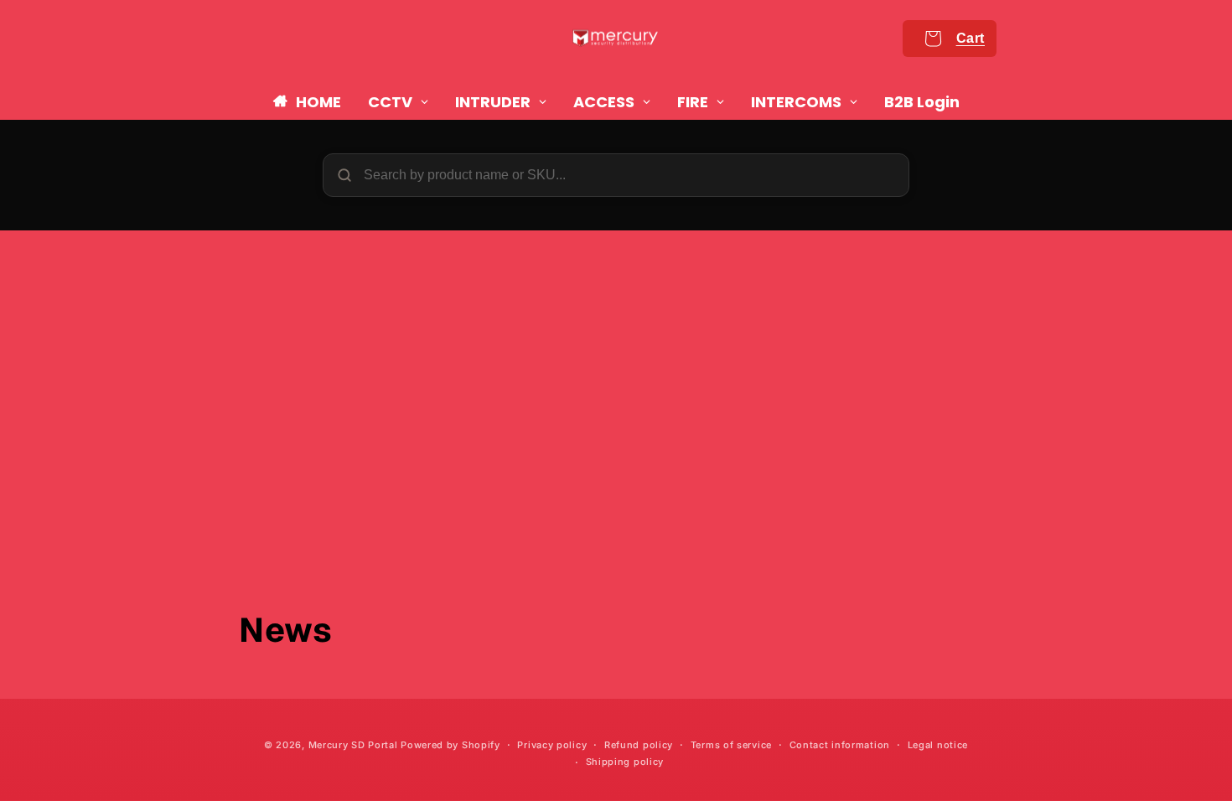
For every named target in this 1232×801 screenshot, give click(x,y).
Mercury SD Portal (353, 745)
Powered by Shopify (450, 745)
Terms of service (731, 745)
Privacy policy (552, 745)
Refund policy (638, 745)
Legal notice (938, 745)
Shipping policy (625, 761)
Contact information (839, 745)
